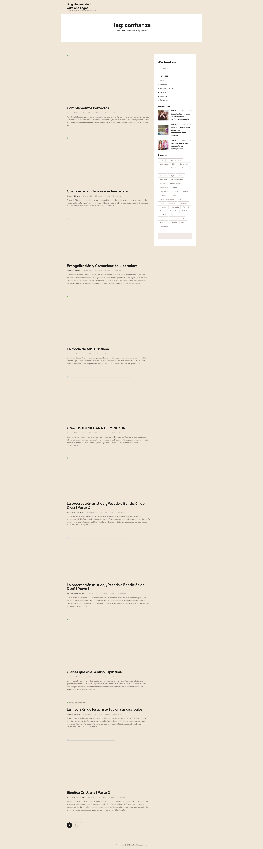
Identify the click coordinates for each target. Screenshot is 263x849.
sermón (173, 219)
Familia (174, 187)
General (163, 92)
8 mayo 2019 (87, 677)
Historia (176, 191)
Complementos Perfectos (88, 108)
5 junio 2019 (87, 433)
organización (174, 207)
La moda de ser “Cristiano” (88, 349)
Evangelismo (164, 187)
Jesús (179, 199)
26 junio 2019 (87, 196)
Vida (182, 222)
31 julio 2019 (87, 113)
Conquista (174, 168)
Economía (163, 85)
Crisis (171, 172)
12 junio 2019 (87, 354)
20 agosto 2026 (187, 111)
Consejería (185, 168)
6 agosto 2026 (186, 140)
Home (118, 31)
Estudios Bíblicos (175, 183)
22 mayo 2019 (91, 594)
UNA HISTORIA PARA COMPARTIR (96, 428)
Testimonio (173, 222)
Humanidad (163, 195)
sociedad (182, 219)
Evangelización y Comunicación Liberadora (102, 265)
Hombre (185, 191)
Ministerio (163, 96)
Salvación (163, 219)
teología (163, 222)
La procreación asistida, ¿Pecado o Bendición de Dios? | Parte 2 (106, 505)
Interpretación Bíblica (167, 199)
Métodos (163, 207)
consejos (163, 172)
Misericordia (183, 203)
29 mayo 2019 (91, 512)
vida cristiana (164, 226)
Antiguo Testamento (174, 160)
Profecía (184, 211)
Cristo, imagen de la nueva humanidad (98, 191)
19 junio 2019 (87, 271)
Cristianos (163, 176)
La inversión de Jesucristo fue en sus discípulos (104, 709)
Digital (173, 176)
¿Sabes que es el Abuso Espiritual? (95, 672)
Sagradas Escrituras (177, 215)
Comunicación (184, 164)
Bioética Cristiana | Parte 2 (88, 792)
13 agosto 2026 (187, 124)
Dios (180, 176)
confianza (163, 168)
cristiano (180, 172)
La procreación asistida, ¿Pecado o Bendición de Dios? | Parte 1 (106, 586)
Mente (162, 203)
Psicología (164, 100)
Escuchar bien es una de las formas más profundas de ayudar (181, 116)
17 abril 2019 (91, 797)
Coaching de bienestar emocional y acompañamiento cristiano (180, 131)
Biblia (68, 512)
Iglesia (174, 195)
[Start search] (195, 7)
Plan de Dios (174, 211)
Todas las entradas (129, 31)
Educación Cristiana (73, 113)
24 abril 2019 (87, 714)
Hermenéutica (164, 191)
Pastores (163, 211)
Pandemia (186, 207)
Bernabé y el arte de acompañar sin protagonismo (180, 146)
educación (163, 179)
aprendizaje (164, 164)
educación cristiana (177, 179)
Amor (162, 160)
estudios (163, 183)
